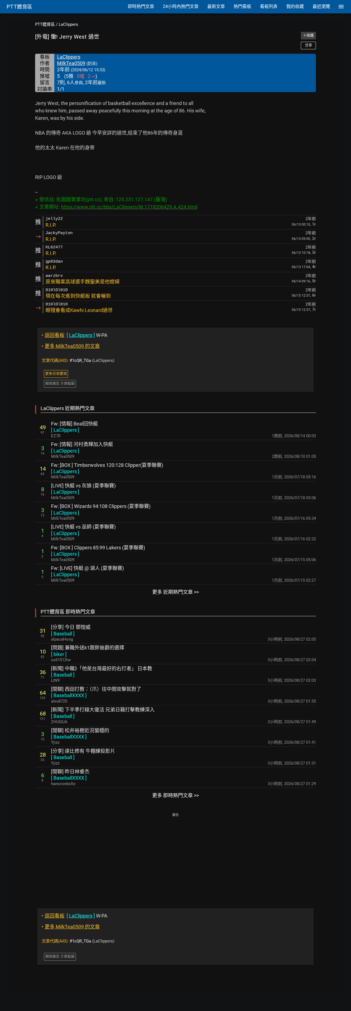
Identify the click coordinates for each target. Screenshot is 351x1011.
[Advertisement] (175, 856)
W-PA (74, 335)
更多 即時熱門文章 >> (175, 795)
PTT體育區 (45, 24)
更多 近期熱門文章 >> (175, 592)
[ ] (65, 430)
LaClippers (68, 24)
